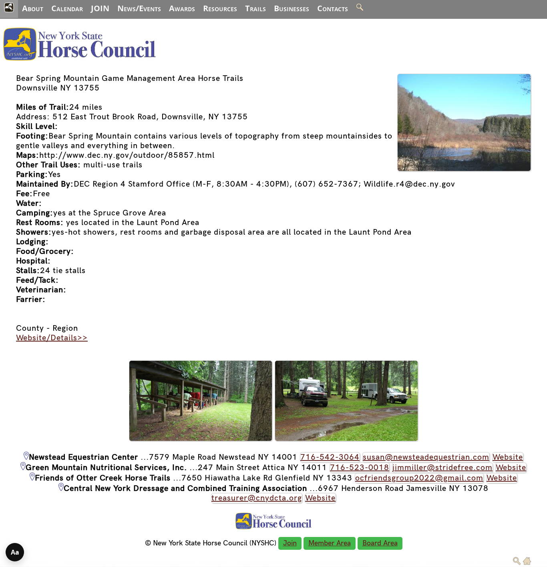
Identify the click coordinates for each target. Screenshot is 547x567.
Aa (15, 552)
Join (290, 543)
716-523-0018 (359, 467)
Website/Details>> (52, 338)
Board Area (380, 543)
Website (508, 457)
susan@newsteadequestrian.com (426, 457)
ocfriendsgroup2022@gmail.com (419, 478)
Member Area (329, 543)
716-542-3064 (330, 457)
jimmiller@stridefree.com (442, 467)
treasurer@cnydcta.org (256, 498)
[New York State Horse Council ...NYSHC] (79, 61)
